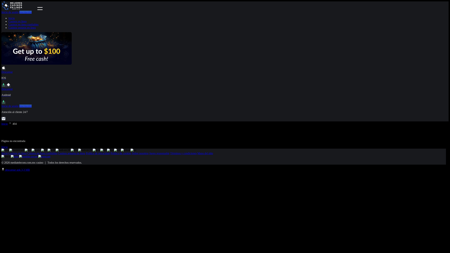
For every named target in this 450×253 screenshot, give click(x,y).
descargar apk (17, 169)
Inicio (11, 18)
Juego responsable (159, 153)
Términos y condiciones (183, 153)
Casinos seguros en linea (22, 27)
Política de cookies (121, 153)
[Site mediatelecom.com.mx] (19, 9)
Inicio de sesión (10, 12)
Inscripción (25, 12)
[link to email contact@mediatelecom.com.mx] (3, 119)
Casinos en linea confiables (23, 24)
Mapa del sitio (205, 153)
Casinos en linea (17, 21)
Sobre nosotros (140, 153)
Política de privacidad (98, 153)
